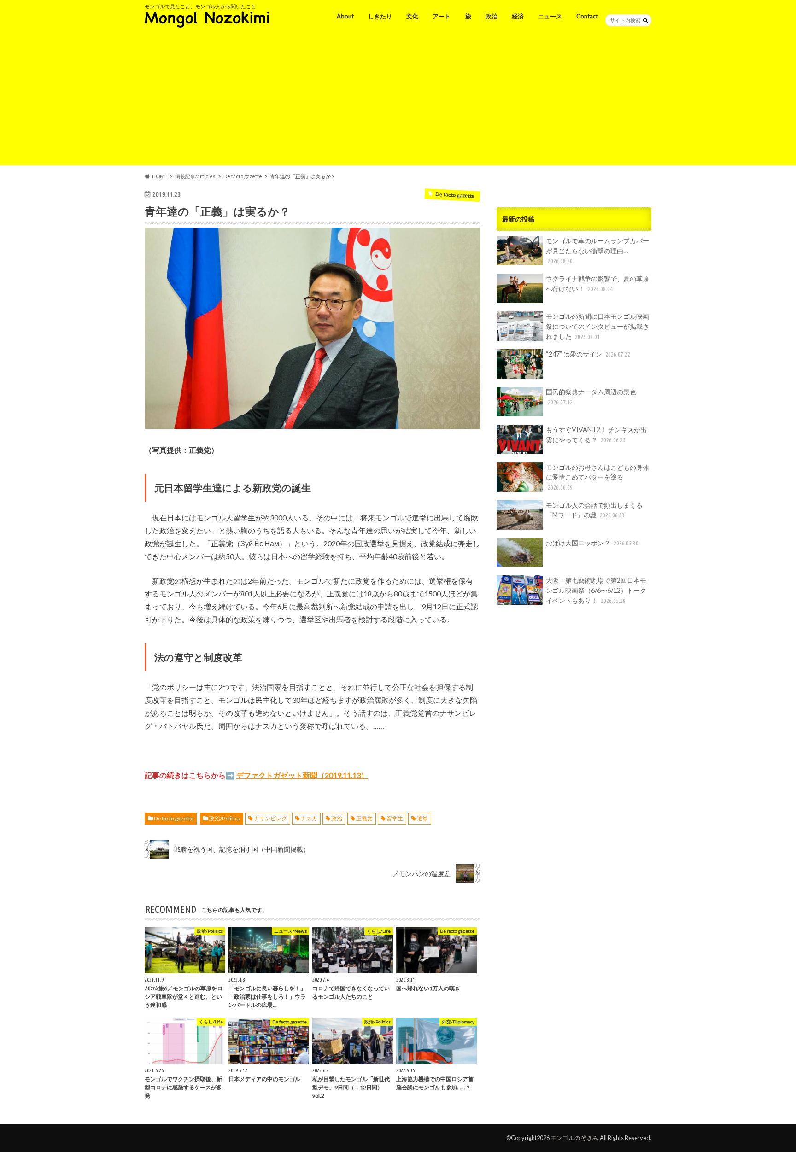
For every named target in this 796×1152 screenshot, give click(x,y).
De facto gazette (173, 818)
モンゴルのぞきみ (574, 1137)
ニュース (550, 16)
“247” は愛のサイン (588, 354)
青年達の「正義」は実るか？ (217, 211)
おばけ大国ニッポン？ (592, 543)
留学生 (394, 818)
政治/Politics (224, 818)
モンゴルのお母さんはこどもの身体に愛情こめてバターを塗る (597, 477)
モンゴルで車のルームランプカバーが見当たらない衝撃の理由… (597, 250)
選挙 (422, 818)
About (345, 16)
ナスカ (309, 818)
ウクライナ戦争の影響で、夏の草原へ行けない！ (597, 283)
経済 (518, 16)
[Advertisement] (398, 100)
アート (442, 16)
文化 (412, 16)
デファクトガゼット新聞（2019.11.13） (302, 775)
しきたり (380, 16)
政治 (492, 16)
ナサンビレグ (270, 818)
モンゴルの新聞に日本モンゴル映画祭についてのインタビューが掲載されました (597, 326)
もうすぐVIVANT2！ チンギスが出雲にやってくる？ (596, 435)
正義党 (364, 818)
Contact (587, 16)
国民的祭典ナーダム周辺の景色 (591, 396)
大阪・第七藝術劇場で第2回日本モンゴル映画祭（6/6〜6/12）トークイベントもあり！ (596, 590)
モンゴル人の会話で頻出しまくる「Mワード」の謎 (594, 510)
